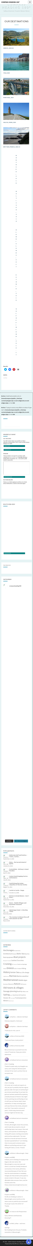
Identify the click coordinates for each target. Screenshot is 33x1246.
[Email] (17, 423)
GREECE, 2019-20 (8, 48)
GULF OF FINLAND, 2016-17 (16, 332)
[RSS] (22, 423)
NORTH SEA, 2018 (16, 169)
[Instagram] (12, 423)
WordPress (15, 1243)
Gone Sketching (9, 931)
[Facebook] (7, 423)
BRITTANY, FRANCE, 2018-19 (11, 147)
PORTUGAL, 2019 (8, 97)
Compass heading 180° (10, 2)
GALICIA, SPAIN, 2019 (9, 122)
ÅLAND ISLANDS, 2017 (16, 248)
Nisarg (26, 1243)
